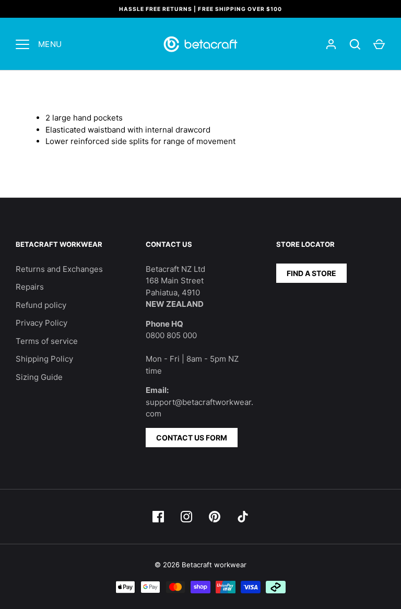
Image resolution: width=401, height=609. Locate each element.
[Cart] (379, 44)
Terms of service (47, 341)
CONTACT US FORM (191, 437)
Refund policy (41, 305)
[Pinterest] (214, 516)
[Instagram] (186, 516)
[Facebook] (158, 516)
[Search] (355, 44)
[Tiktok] (242, 516)
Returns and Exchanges (59, 269)
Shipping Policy (44, 359)
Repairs (30, 287)
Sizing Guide (39, 377)
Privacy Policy (41, 323)
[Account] (331, 44)
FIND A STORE (311, 273)
